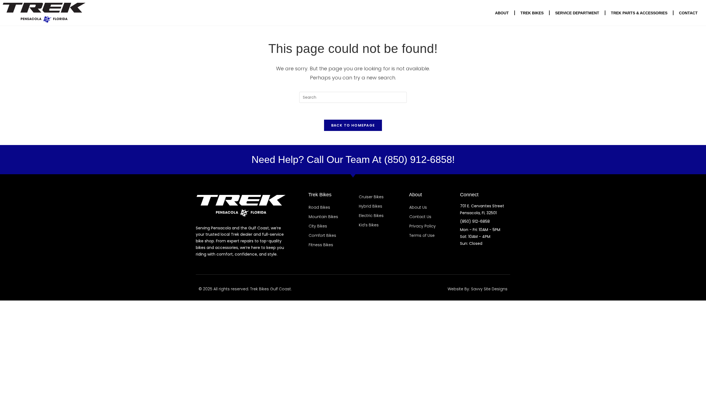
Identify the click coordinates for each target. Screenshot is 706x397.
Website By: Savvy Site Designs (477, 289)
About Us (418, 207)
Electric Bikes (371, 215)
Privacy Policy (422, 226)
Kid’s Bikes (369, 225)
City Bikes (318, 226)
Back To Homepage (353, 125)
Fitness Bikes (321, 245)
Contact (688, 13)
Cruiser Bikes (371, 197)
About (502, 13)
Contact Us (420, 216)
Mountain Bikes (323, 216)
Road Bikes (319, 207)
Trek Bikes (532, 13)
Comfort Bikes (322, 235)
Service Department (577, 13)
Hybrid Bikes (370, 206)
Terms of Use (422, 235)
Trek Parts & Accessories (639, 13)
